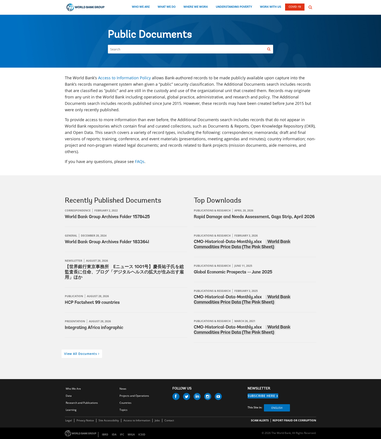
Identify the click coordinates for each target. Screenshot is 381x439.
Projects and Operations (134, 396)
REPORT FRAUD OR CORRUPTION (294, 420)
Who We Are (73, 389)
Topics (123, 410)
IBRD (105, 434)
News (123, 389)
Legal (68, 420)
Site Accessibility (109, 420)
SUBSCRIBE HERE (261, 396)
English (276, 408)
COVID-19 (295, 7)
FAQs (139, 161)
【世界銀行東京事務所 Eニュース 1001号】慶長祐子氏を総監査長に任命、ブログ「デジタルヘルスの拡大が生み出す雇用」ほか (124, 272)
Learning (71, 410)
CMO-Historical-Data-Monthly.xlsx (228, 242)
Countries (125, 403)
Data (69, 396)
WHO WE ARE (141, 7)
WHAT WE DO (167, 7)
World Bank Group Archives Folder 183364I (107, 242)
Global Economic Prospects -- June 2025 (233, 272)
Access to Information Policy (124, 77)
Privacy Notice (85, 420)
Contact (169, 420)
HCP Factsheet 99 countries (92, 302)
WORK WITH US (270, 7)
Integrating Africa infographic (94, 328)
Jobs (157, 420)
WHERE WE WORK (195, 7)
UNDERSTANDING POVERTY (234, 7)
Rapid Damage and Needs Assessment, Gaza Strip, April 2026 (254, 217)
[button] (310, 6)
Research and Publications (82, 403)
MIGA (131, 434)
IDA (114, 434)
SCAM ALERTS (260, 420)
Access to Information (136, 420)
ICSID (141, 434)
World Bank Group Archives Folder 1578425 (107, 217)
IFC (122, 434)
